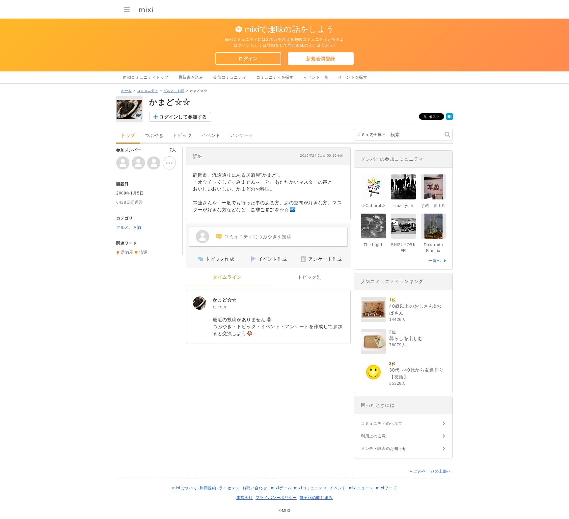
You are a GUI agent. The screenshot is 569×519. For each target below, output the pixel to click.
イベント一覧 (316, 77)
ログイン (247, 58)
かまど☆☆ (227, 299)
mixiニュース (361, 488)
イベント (211, 135)
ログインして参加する (183, 116)
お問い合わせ (254, 488)
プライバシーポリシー (276, 497)
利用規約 (208, 488)
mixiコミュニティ (310, 488)
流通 (143, 252)
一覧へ (434, 260)
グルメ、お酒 (174, 90)
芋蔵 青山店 (433, 205)
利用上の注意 (373, 436)
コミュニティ (147, 90)
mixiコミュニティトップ (146, 77)
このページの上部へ (432, 471)
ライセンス (229, 488)
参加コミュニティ (229, 77)
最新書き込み (190, 77)
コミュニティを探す (274, 77)
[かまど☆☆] (199, 303)
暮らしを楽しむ (406, 338)
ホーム (126, 90)
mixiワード (386, 488)
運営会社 (244, 497)
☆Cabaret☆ (373, 205)
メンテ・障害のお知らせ (384, 448)
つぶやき (154, 135)
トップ (128, 135)
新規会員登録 (320, 58)
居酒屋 (127, 252)
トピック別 (310, 277)
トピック (182, 135)
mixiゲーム (281, 488)
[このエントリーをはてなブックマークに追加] (449, 118)
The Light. (373, 245)
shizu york (403, 205)
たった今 (220, 307)
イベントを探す (352, 77)
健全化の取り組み (316, 497)
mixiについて (184, 488)
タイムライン (227, 277)
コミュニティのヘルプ (381, 423)
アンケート (242, 135)
